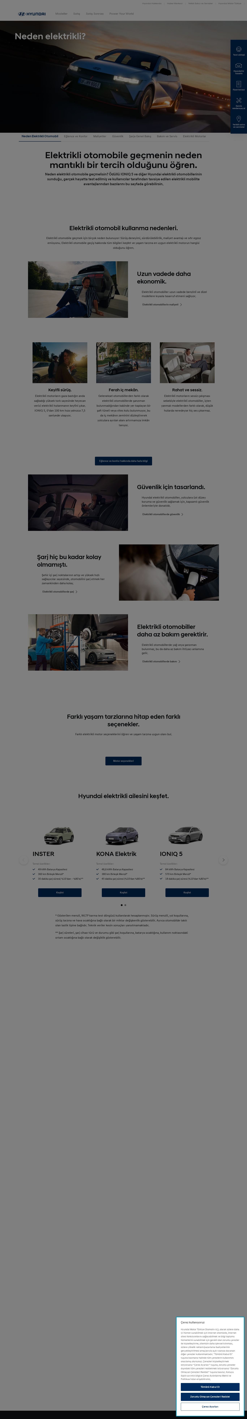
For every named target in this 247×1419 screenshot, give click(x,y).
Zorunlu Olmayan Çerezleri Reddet (210, 1396)
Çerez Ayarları (210, 1406)
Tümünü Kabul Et (210, 1387)
